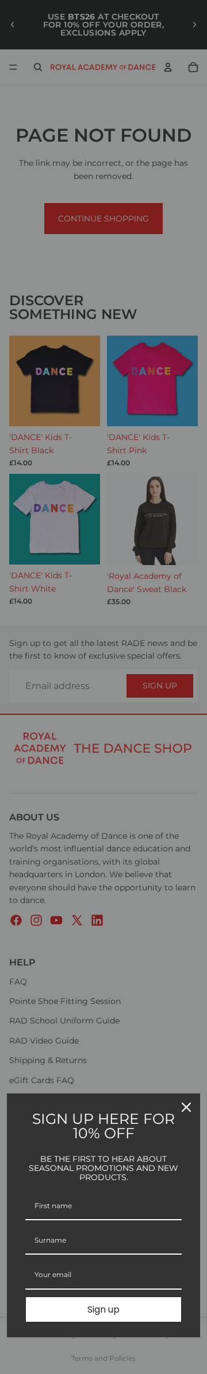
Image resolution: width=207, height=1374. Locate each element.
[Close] (186, 1107)
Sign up (103, 1309)
